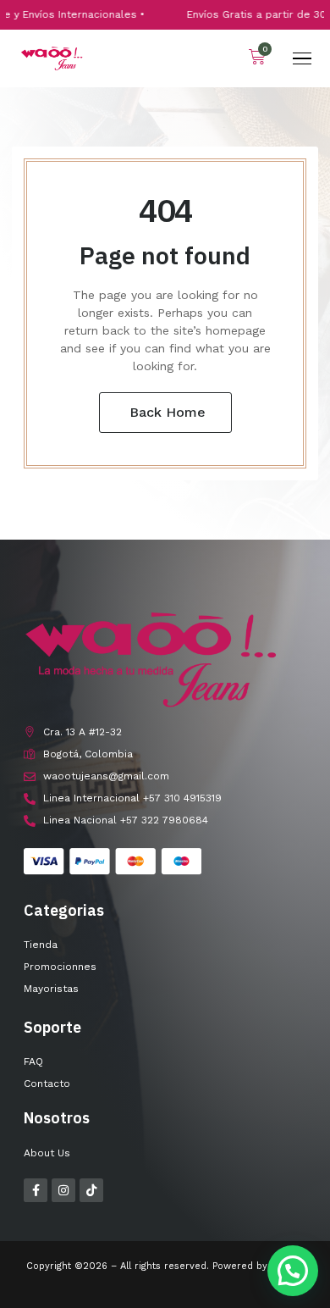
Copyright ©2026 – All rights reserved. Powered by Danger (165, 1266)
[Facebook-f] (35, 1190)
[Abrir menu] (302, 58)
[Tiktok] (91, 1190)
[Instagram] (63, 1190)
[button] (292, 1270)
